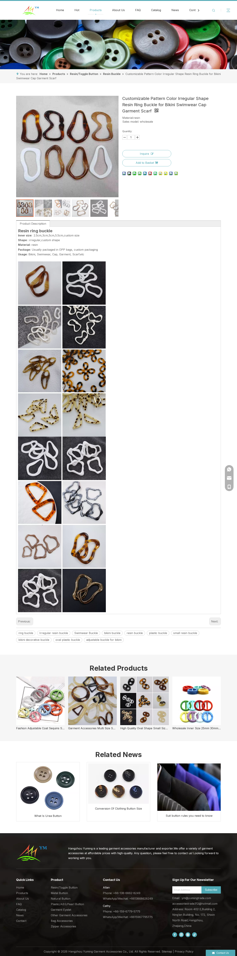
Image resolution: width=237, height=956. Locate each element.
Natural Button (60, 898)
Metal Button (59, 893)
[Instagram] (187, 934)
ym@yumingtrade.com (196, 898)
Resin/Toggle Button (64, 887)
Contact (194, 10)
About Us (118, 10)
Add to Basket (145, 162)
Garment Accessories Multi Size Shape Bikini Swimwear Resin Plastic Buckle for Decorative (92, 728)
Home (60, 10)
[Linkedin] (181, 934)
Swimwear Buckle (86, 633)
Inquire (144, 153)
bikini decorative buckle (33, 639)
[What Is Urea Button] (48, 786)
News (175, 10)
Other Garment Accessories (69, 915)
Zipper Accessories (63, 926)
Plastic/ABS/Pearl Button (67, 904)
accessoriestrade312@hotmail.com (194, 903)
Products (96, 10)
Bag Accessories (62, 921)
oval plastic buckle (68, 639)
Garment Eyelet (61, 909)
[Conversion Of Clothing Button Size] (118, 783)
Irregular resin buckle (53, 633)
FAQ (138, 10)
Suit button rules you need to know (189, 815)
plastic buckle (158, 633)
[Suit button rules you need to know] (189, 786)
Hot (76, 10)
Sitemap (167, 951)
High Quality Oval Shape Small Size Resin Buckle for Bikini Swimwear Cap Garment (144, 728)
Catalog (156, 10)
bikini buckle (112, 633)
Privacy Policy (184, 951)
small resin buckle (185, 633)
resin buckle (135, 633)
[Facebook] (174, 934)
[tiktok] (194, 934)
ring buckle (25, 633)
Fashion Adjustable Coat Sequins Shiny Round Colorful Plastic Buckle (40, 728)
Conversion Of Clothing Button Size (118, 808)
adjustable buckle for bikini (103, 639)
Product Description (33, 223)
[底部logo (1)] (31, 853)
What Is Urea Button (48, 816)
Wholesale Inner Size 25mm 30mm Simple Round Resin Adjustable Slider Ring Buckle (196, 728)
